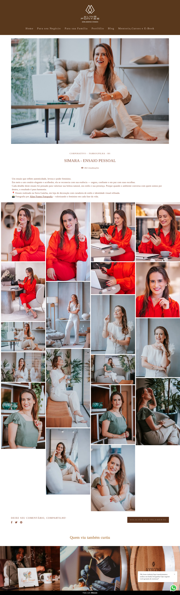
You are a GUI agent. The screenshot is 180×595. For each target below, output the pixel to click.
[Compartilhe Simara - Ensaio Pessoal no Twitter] (16, 522)
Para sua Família (76, 28)
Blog (111, 28)
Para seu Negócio (49, 28)
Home (29, 28)
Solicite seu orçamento (148, 520)
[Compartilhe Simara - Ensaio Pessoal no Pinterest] (21, 522)
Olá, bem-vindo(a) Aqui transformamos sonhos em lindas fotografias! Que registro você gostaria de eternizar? (155, 576)
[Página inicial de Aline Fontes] (90, 12)
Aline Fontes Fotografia (41, 196)
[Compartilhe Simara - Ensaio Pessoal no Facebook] (11, 522)
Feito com (90, 593)
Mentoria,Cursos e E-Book (136, 28)
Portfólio (98, 28)
